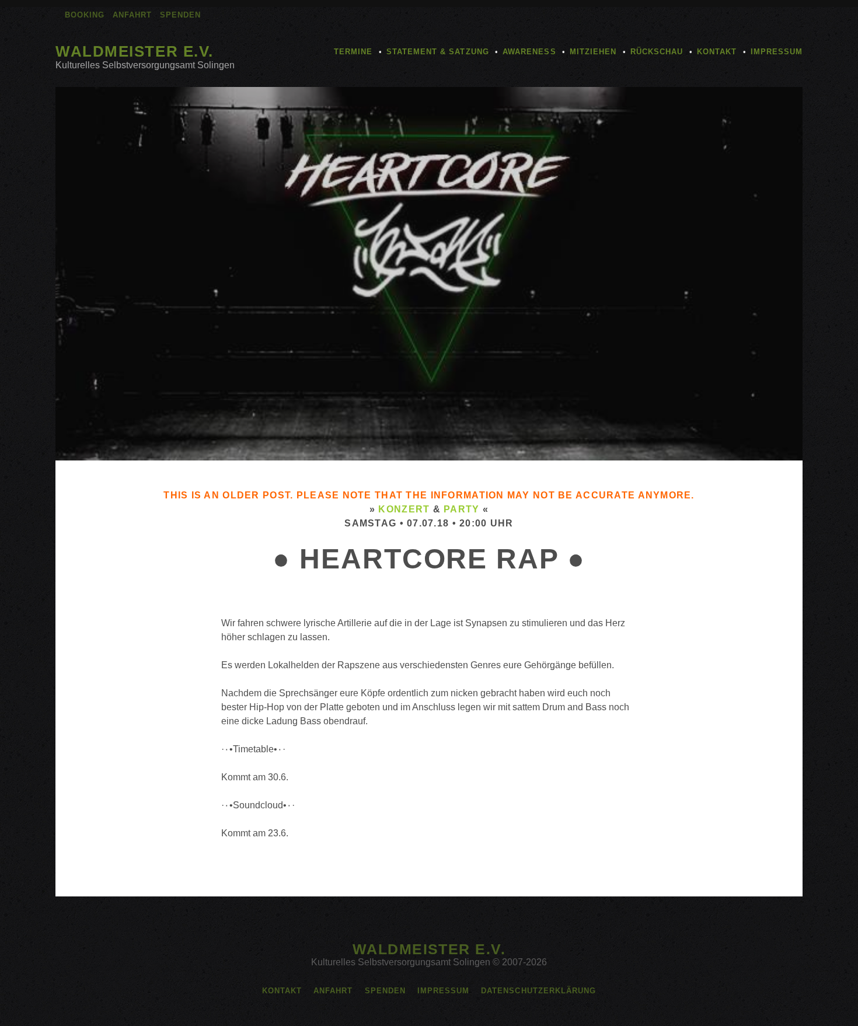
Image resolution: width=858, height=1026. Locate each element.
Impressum (777, 51)
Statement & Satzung (437, 51)
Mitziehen (593, 51)
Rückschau (656, 51)
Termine (353, 51)
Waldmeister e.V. (134, 51)
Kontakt (717, 51)
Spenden (180, 15)
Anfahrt (132, 15)
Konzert (404, 509)
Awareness (529, 51)
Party (461, 509)
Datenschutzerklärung (538, 990)
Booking (84, 15)
